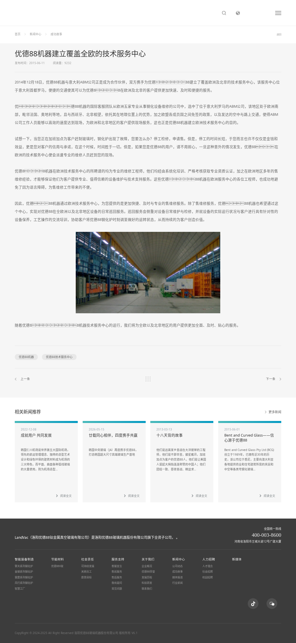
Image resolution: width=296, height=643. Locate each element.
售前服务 (117, 571)
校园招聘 (207, 577)
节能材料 (57, 559)
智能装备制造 (24, 559)
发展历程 (147, 577)
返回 (279, 34)
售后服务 (117, 577)
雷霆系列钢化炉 (24, 577)
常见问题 (117, 588)
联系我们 (147, 588)
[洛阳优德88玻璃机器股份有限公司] (29, 530)
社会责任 (87, 559)
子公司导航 (257, 13)
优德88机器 (26, 357)
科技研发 (147, 582)
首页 (18, 34)
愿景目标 (86, 577)
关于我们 (148, 559)
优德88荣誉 (148, 571)
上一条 (25, 379)
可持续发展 (87, 566)
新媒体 (237, 559)
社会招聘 (207, 571)
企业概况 (147, 566)
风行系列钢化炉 (24, 582)
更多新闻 (275, 412)
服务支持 (118, 559)
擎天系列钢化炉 (24, 566)
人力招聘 (208, 559)
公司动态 (177, 566)
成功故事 (56, 34)
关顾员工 (86, 571)
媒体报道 (177, 577)
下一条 (270, 379)
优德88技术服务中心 (59, 357)
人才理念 (207, 566)
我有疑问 (117, 582)
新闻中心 (35, 34)
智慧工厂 (20, 588)
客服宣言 (117, 566)
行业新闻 (177, 582)
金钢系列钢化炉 (24, 571)
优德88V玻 (57, 566)
